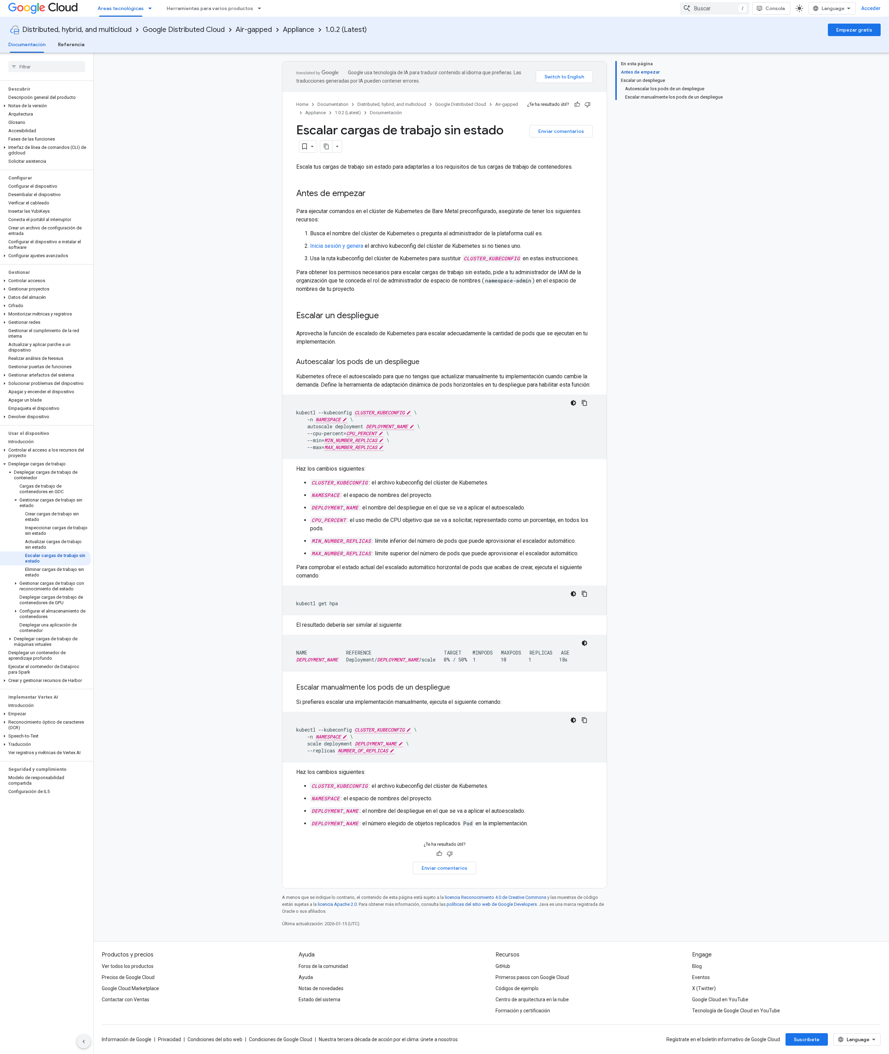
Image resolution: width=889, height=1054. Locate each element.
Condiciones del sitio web (215, 1039)
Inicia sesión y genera (336, 246)
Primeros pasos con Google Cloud (532, 977)
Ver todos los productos (127, 966)
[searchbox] (46, 66)
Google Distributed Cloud (184, 29)
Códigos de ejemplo (517, 988)
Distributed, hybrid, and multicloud (77, 29)
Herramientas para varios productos (210, 8)
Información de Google (126, 1039)
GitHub (503, 966)
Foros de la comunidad (323, 966)
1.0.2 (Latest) (346, 29)
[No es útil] (587, 104)
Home (302, 104)
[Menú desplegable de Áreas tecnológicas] (152, 8)
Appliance (298, 29)
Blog (697, 966)
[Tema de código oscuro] (573, 402)
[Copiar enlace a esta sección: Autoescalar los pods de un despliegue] (426, 362)
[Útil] (577, 104)
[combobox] (714, 8)
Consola (775, 8)
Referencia (71, 44)
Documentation (332, 104)
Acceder (871, 8)
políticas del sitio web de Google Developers (492, 904)
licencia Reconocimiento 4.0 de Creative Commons (495, 897)
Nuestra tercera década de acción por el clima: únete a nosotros (388, 1039)
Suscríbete (807, 1039)
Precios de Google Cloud (128, 977)
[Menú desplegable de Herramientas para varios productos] (261, 8)
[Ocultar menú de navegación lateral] (84, 1041)
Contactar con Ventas (125, 999)
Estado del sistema (319, 999)
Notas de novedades (321, 988)
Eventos (701, 977)
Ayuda (306, 977)
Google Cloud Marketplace (130, 988)
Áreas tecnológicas (121, 8)
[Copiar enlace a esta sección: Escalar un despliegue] (386, 316)
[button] (45, 106)
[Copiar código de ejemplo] (584, 402)
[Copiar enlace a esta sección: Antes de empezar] (373, 194)
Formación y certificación (523, 1010)
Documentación (26, 44)
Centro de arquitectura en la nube (532, 999)
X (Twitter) (704, 988)
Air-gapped (254, 29)
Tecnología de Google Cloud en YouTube (736, 1010)
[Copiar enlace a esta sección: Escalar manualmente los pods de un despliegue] (457, 688)
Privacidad (169, 1039)
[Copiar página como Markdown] (326, 146)
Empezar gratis (854, 30)
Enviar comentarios (561, 131)
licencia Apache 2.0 (337, 904)
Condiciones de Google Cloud (280, 1039)
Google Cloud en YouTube (720, 999)
